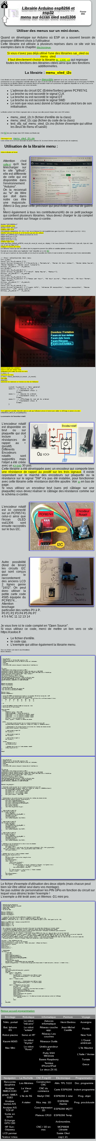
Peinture (68, 1017)
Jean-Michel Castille (68, 1028)
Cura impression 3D (43, 1109)
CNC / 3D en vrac (43, 1128)
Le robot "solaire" (28, 1028)
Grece (85, 1064)
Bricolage (10, 1017)
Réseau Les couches (49, 1035)
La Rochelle (26, 1078)
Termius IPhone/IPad (49, 1064)
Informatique (49, 1017)
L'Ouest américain (85, 1041)
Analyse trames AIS (10, 1102)
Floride (86, 1028)
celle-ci (7, 164)
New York (86, 1035)
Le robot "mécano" (28, 1022)
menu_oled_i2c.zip (24, 138)
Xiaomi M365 (10, 1041)
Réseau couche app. (49, 1028)
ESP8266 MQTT (63, 1108)
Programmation (84, 1078)
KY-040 (17, 465)
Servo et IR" (28, 1035)
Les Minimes (26, 1083)
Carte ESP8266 (63, 1089)
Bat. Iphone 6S (10, 1028)
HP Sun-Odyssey (10, 1128)
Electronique (63, 1078)
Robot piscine (10, 1035)
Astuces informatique (49, 1022)
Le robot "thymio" (28, 1041)
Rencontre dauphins (10, 1083)
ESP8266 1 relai (63, 1096)
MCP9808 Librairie (63, 1128)
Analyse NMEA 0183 (9, 1089)
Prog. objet (84, 1096)
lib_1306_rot (63, 59)
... (49, 1073)
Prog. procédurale (84, 1102)
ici (5, 132)
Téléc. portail (10, 1022)
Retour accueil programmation (18, 1010)
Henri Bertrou (68, 1022)
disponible (47, 79)
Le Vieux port (26, 1089)
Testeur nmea (9, 1137)
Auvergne (86, 1022)
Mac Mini (10, 1047)
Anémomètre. (63, 1121)
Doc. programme (84, 1083)
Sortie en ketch (10, 1115)
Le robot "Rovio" (28, 1048)
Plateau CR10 (43, 1115)
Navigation (10, 1078)
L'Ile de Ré (26, 1096)
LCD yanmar (10, 1133)
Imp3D (47, 1078)
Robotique (28, 1017)
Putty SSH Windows (49, 1054)
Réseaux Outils (48, 1041)
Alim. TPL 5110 (63, 1083)
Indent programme (84, 1089)
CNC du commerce (43, 1089)
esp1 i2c (63, 1137)
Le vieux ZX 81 (48, 1069)
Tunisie (86, 1059)
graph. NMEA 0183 (9, 1096)
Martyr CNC (43, 1096)
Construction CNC (43, 1083)
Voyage (86, 1017)
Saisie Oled (63, 1133)
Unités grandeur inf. (49, 1048)
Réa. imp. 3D (43, 1102)
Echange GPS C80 (9, 1121)
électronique (44, 47)
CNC (38, 1078)
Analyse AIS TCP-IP (10, 1109)
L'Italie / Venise (86, 1054)
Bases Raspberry (49, 1059)
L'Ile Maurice (86, 1047)
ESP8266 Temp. (63, 1115)
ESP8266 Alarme (63, 1102)
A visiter (26, 1102)
